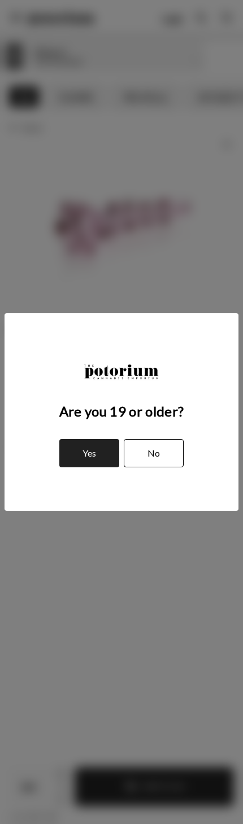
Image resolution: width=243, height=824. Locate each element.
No (153, 453)
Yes (89, 453)
